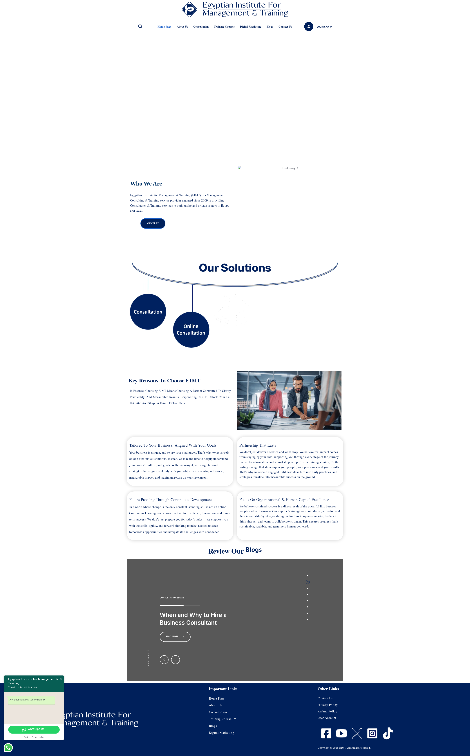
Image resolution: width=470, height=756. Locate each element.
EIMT (342, 747)
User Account (327, 718)
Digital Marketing (250, 26)
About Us (182, 26)
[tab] (308, 576)
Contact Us (285, 26)
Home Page (164, 26)
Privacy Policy (328, 704)
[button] (164, 659)
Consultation (201, 26)
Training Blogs (169, 590)
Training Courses (224, 26)
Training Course (220, 719)
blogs (270, 26)
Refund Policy (327, 711)
